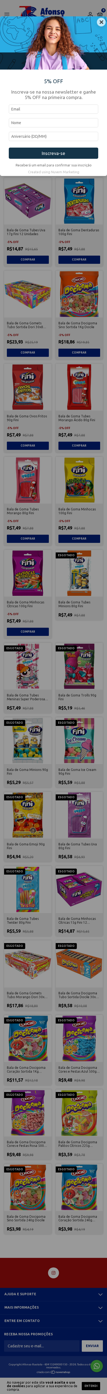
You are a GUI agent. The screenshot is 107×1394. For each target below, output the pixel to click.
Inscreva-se (53, 153)
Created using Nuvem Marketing (53, 172)
